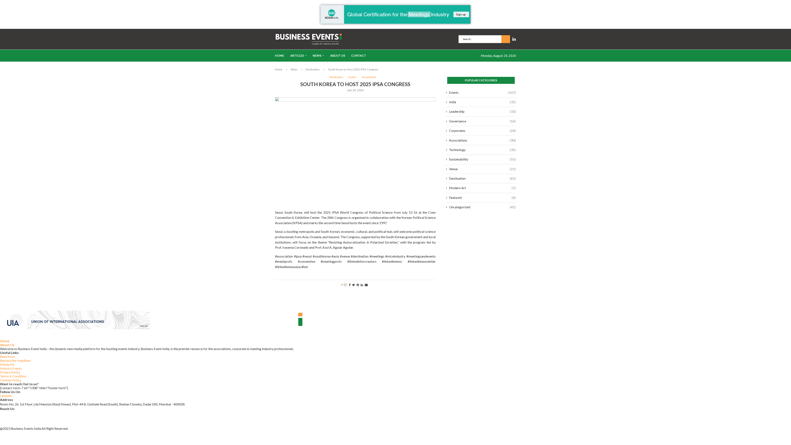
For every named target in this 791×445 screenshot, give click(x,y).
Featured (482, 197)
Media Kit (7, 364)
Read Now (7, 356)
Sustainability (482, 159)
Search (505, 39)
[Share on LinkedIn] (362, 285)
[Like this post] (345, 285)
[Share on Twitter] (353, 285)
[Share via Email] (366, 285)
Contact (358, 55)
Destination (312, 69)
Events (482, 92)
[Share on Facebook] (350, 285)
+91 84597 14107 (13, 424)
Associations (482, 140)
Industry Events (11, 368)
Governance (482, 121)
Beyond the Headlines (15, 360)
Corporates (482, 130)
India (482, 102)
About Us (337, 55)
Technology (482, 150)
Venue (482, 169)
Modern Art (482, 188)
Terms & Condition (13, 376)
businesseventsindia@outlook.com (24, 413)
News (317, 55)
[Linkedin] (514, 39)
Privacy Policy (10, 372)
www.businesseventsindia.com (21, 418)
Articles (297, 55)
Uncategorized (482, 207)
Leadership (482, 111)
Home (279, 55)
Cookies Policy (10, 380)
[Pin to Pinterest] (358, 285)
